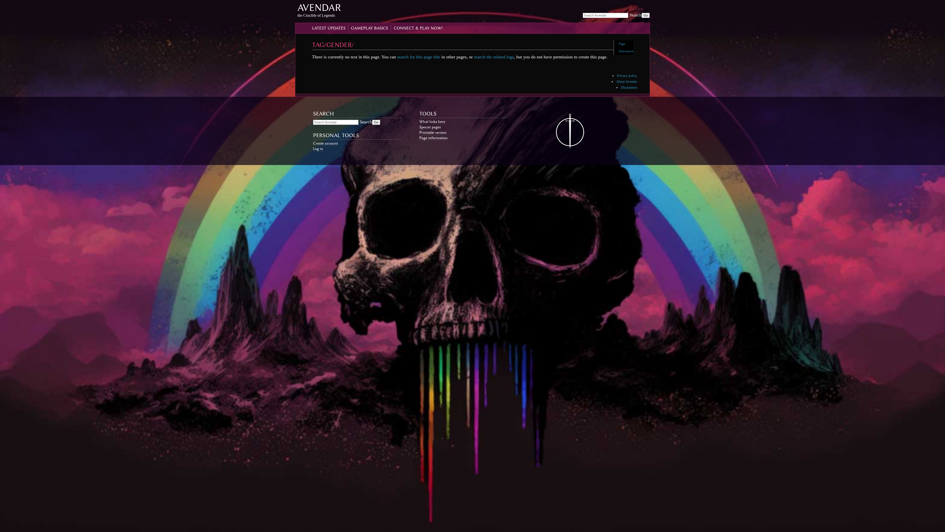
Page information (433, 138)
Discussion (625, 51)
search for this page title (418, 56)
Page (621, 44)
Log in (318, 149)
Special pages (430, 127)
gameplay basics (369, 28)
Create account (325, 143)
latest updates (329, 28)
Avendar (319, 7)
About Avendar (626, 81)
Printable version (433, 132)
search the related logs (494, 56)
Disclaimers (629, 87)
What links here (432, 121)
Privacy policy (627, 76)
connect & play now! (418, 28)
